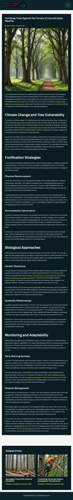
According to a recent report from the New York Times (36, 127)
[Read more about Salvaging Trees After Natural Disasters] (20, 465)
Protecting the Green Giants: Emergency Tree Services (50, 480)
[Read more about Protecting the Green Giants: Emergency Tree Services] (53, 465)
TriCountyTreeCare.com (27, 428)
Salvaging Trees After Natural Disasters (19, 480)
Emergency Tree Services (13, 484)
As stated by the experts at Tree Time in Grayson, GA (42, 377)
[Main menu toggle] (68, 5)
